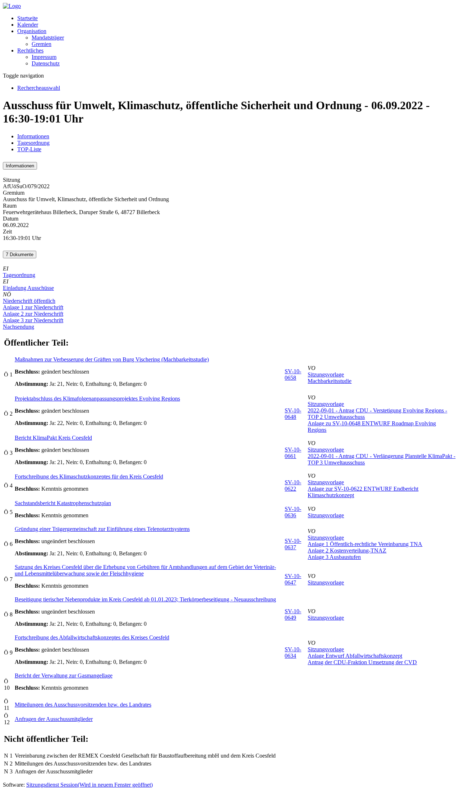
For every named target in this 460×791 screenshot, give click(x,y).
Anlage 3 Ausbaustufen (334, 557)
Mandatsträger (48, 37)
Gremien (41, 44)
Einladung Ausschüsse (28, 288)
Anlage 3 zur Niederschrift (33, 320)
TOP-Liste (29, 149)
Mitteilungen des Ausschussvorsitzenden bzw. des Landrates (83, 705)
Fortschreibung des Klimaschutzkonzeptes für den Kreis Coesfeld (89, 476)
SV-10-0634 (293, 652)
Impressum (44, 57)
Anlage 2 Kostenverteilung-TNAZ (347, 550)
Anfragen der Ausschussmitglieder (54, 719)
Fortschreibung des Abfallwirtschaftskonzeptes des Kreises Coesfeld (92, 637)
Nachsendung (18, 327)
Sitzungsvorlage (326, 374)
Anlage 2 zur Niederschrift (33, 314)
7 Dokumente (19, 254)
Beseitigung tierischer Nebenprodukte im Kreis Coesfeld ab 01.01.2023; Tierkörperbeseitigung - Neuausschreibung (145, 599)
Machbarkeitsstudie (329, 381)
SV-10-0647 (293, 579)
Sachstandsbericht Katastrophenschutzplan (63, 503)
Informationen (33, 136)
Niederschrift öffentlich (29, 301)
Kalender (27, 25)
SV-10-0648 (293, 413)
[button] (31, 31)
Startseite (27, 18)
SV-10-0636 (293, 512)
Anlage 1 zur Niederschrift (33, 307)
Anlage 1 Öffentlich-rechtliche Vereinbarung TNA (365, 544)
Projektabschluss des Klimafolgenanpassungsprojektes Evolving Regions (97, 399)
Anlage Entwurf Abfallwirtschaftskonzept (355, 656)
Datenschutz (46, 63)
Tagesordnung (33, 143)
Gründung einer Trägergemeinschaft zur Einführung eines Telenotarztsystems (102, 529)
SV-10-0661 (293, 453)
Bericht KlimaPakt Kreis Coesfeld (53, 438)
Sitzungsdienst (89, 785)
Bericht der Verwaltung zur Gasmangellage (63, 675)
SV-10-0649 (293, 614)
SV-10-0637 (293, 544)
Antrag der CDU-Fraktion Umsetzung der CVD (362, 662)
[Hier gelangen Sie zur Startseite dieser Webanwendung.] (12, 6)
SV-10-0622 (293, 485)
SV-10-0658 (293, 374)
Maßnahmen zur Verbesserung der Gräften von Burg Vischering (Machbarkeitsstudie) (112, 359)
